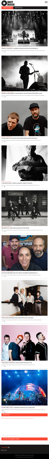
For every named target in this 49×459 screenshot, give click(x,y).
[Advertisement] (10, 428)
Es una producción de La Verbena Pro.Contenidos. (24, 457)
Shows (8, 47)
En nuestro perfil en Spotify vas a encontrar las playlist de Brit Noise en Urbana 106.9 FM (17, 418)
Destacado (3, 47)
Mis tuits (2, 442)
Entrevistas (9, 136)
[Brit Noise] (12, 3)
